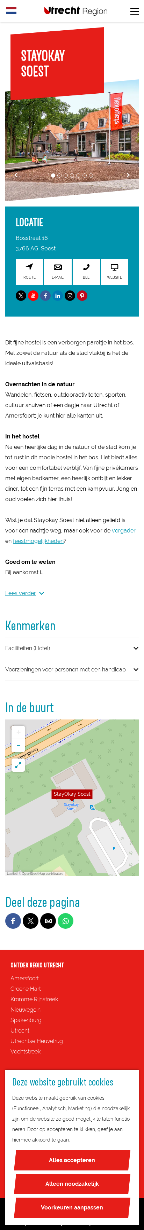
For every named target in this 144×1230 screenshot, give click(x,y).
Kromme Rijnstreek (34, 999)
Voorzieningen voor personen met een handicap (65, 669)
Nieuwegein (25, 1009)
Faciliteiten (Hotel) (27, 648)
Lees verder (20, 593)
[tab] (53, 175)
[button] (72, 798)
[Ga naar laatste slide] (16, 175)
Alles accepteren (72, 1160)
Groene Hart (25, 989)
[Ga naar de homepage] (75, 11)
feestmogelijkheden (38, 541)
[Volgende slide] (128, 175)
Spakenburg (26, 1020)
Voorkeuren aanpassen (72, 1207)
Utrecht (19, 1030)
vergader (123, 530)
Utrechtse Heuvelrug (36, 1041)
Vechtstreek (25, 1051)
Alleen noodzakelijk (72, 1184)
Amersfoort (24, 978)
